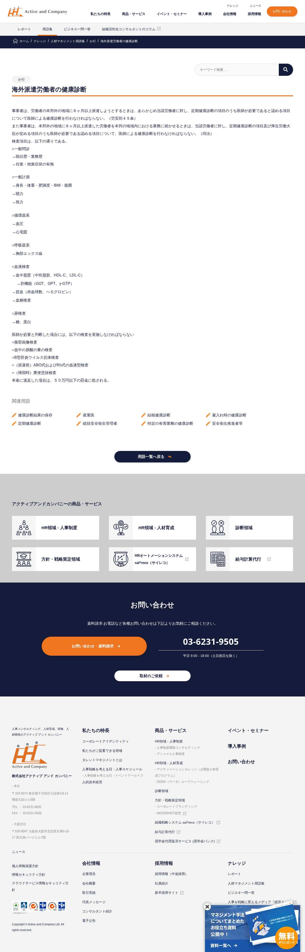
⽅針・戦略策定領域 (170, 800)
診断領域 (161, 791)
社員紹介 (161, 883)
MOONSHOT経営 (169, 813)
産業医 (88, 415)
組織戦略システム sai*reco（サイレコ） (185, 822)
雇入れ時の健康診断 (229, 415)
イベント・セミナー (172, 13)
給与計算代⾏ (165, 832)
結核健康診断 (158, 415)
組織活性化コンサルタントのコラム (128, 29)
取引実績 (89, 893)
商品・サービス (133, 13)
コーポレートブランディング (177, 806)
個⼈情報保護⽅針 (25, 866)
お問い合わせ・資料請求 (93, 646)
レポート (24, 29)
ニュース (255, 6)
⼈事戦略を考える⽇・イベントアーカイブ (113, 775)
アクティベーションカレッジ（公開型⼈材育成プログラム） (187, 772)
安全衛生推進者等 (227, 423)
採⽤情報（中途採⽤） (171, 874)
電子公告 (89, 920)
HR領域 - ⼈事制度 (169, 741)
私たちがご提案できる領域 (102, 750)
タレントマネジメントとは (102, 760)
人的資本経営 (92, 782)
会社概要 (89, 883)
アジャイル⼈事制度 (171, 754)
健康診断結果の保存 (35, 415)
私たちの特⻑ (101, 13)
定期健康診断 (29, 423)
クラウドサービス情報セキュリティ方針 (40, 886)
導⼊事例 (205, 13)
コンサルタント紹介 (97, 911)
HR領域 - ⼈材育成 (169, 763)
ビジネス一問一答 (77, 29)
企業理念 (89, 874)
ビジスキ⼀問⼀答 (241, 893)
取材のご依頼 (151, 676)
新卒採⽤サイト (166, 893)
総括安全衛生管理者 (100, 423)
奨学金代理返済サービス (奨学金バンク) (185, 841)
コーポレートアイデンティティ (105, 741)
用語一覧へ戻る (151, 457)
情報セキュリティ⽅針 (28, 874)
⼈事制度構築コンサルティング (178, 747)
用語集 (47, 29)
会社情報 (229, 13)
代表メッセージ (94, 902)
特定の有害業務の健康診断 (170, 423)
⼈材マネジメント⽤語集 (246, 883)
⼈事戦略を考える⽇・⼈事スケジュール (112, 769)
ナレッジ (232, 6)
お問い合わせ (282, 11)
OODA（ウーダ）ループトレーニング (183, 781)
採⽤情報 (254, 13)
